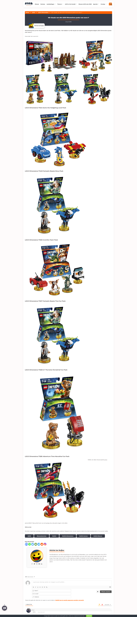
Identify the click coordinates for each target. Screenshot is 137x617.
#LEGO (54, 536)
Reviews (43, 4)
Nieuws (37, 4)
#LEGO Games (83, 536)
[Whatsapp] (29, 544)
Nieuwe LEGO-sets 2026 (85, 4)
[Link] (47, 587)
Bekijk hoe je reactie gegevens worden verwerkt (69, 600)
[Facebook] (26, 544)
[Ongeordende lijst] (42, 587)
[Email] (35, 544)
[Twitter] (32, 544)
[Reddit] (42, 544)
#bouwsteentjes (41, 536)
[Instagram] (45, 544)
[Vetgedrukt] (33, 587)
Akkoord (89, 615)
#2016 (29, 536)
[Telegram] (38, 544)
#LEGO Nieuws (98, 536)
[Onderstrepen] (38, 587)
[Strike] (40, 587)
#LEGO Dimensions (67, 536)
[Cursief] (35, 587)
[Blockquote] (44, 587)
